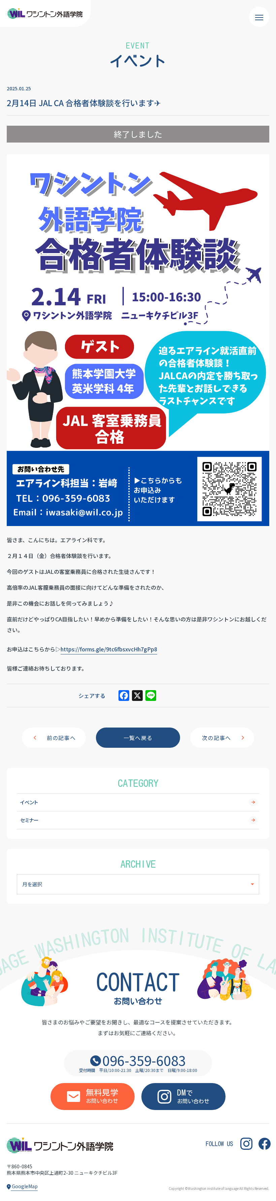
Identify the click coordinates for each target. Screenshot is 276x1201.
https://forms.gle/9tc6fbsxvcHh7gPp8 (109, 649)
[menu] (259, 17)
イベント (29, 802)
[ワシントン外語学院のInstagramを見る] (246, 1143)
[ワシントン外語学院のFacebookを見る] (264, 1143)
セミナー (29, 820)
